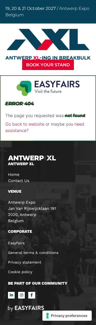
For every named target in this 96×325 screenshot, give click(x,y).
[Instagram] (21, 295)
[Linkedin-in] (11, 295)
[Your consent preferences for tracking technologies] (67, 316)
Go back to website (24, 124)
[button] (48, 65)
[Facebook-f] (31, 295)
